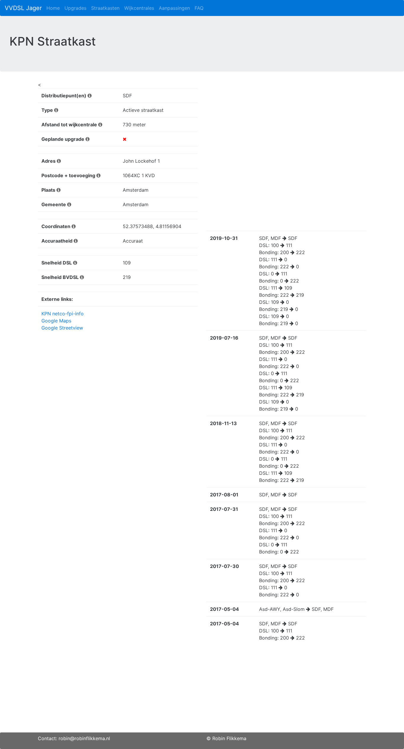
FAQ (199, 8)
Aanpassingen (174, 8)
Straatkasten (105, 8)
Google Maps (56, 321)
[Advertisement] (202, 691)
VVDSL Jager (23, 8)
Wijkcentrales (139, 8)
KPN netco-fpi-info (62, 314)
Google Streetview (62, 328)
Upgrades (75, 8)
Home (53, 8)
